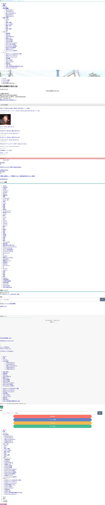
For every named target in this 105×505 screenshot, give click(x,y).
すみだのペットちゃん (11, 42)
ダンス (4, 220)
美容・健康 (8, 22)
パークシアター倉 (7, 248)
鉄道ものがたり (10, 16)
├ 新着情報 (6, 459)
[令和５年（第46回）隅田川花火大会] (5, 124)
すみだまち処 (6, 285)
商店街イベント (7, 212)
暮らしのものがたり (11, 13)
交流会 (4, 235)
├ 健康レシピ (7, 464)
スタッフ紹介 (9, 60)
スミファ (5, 270)
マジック (5, 225)
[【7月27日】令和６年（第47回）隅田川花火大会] (10, 131)
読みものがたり (10, 14)
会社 (7, 30)
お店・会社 (6, 371)
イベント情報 (52, 419)
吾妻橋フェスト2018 (4, 152)
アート (4, 203)
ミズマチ (5, 256)
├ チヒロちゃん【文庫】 (10, 472)
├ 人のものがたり (10, 364)
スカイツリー (6, 253)
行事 (4, 238)
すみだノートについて (11, 57)
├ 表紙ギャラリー (8, 475)
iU (3, 254)
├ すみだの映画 (7, 466)
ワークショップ (7, 210)
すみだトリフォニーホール (10, 246)
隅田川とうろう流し (8, 257)
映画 (4, 206)
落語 (4, 226)
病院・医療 (8, 28)
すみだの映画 (9, 39)
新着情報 (8, 33)
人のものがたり (10, 11)
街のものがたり (10, 10)
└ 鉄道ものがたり (10, 369)
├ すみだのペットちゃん (10, 469)
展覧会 (4, 209)
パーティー (6, 190)
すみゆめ (5, 192)
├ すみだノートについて (10, 483)
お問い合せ (8, 64)
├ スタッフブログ (8, 487)
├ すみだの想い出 (8, 462)
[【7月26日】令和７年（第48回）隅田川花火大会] (10, 137)
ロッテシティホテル (8, 251)
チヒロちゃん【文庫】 (11, 46)
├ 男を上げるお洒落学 (9, 473)
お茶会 (4, 188)
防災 (4, 273)
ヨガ (4, 218)
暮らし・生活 (9, 24)
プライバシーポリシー (11, 68)
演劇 (4, 204)
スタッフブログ (10, 61)
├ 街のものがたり (10, 362)
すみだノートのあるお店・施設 (14, 53)
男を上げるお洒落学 (11, 47)
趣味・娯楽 (8, 25)
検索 (1, 297)
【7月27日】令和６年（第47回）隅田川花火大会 (9, 133)
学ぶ (7, 21)
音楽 (4, 201)
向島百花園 (6, 282)
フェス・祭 (6, 160)
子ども (4, 193)
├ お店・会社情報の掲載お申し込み (12, 492)
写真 (4, 207)
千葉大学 (5, 187)
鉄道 (4, 215)
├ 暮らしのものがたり (11, 365)
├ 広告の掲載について (9, 484)
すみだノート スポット (12, 55)
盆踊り (4, 229)
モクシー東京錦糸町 (8, 249)
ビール (4, 185)
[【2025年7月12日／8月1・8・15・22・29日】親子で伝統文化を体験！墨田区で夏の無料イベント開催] (15, 108)
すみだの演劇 (9, 41)
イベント (5, 359)
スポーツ (5, 221)
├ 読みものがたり (10, 367)
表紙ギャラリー (10, 49)
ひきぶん (5, 278)
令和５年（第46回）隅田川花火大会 (7, 126)
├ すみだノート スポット (10, 481)
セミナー (5, 268)
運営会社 (8, 63)
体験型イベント (7, 260)
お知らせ (8, 35)
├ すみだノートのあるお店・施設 (12, 480)
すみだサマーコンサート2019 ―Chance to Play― (10, 146)
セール (4, 214)
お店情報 (5, 501)
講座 (4, 231)
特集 (4, 358)
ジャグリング (6, 198)
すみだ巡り (6, 259)
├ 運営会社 (6, 489)
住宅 (7, 27)
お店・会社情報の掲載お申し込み (14, 66)
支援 (4, 237)
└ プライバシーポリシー (10, 494)
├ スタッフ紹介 (7, 486)
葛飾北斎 (5, 195)
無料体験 (5, 262)
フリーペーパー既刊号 (11, 50)
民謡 (4, 232)
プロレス (5, 223)
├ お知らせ (6, 461)
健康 (4, 196)
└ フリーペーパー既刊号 (10, 477)
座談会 (4, 234)
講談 (4, 274)
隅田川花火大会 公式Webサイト (8, 100)
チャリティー (6, 265)
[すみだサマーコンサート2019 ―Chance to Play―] (13, 144)
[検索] (102, 299)
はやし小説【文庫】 (11, 44)
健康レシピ (8, 38)
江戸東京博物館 (7, 281)
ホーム (4, 356)
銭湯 (4, 276)
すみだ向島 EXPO (7, 287)
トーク (4, 217)
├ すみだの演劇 (7, 467)
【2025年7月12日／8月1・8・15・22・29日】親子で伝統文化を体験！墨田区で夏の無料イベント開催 (20, 110)
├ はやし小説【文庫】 (9, 470)
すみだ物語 (6, 361)
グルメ (7, 19)
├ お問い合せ (7, 491)
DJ (3, 228)
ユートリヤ (6, 284)
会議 (4, 271)
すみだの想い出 (10, 36)
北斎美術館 (6, 279)
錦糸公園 (5, 243)
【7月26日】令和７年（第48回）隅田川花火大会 (9, 139)
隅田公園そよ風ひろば (8, 245)
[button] (52, 305)
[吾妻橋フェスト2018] (6, 150)
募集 (4, 240)
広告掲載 (8, 58)
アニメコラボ (6, 242)
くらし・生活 (7, 450)
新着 (4, 498)
